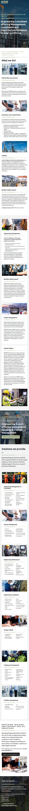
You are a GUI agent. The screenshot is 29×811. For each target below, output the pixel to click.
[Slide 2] (14, 46)
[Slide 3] (17, 46)
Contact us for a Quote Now (10, 436)
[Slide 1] (12, 46)
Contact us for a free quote (10, 754)
